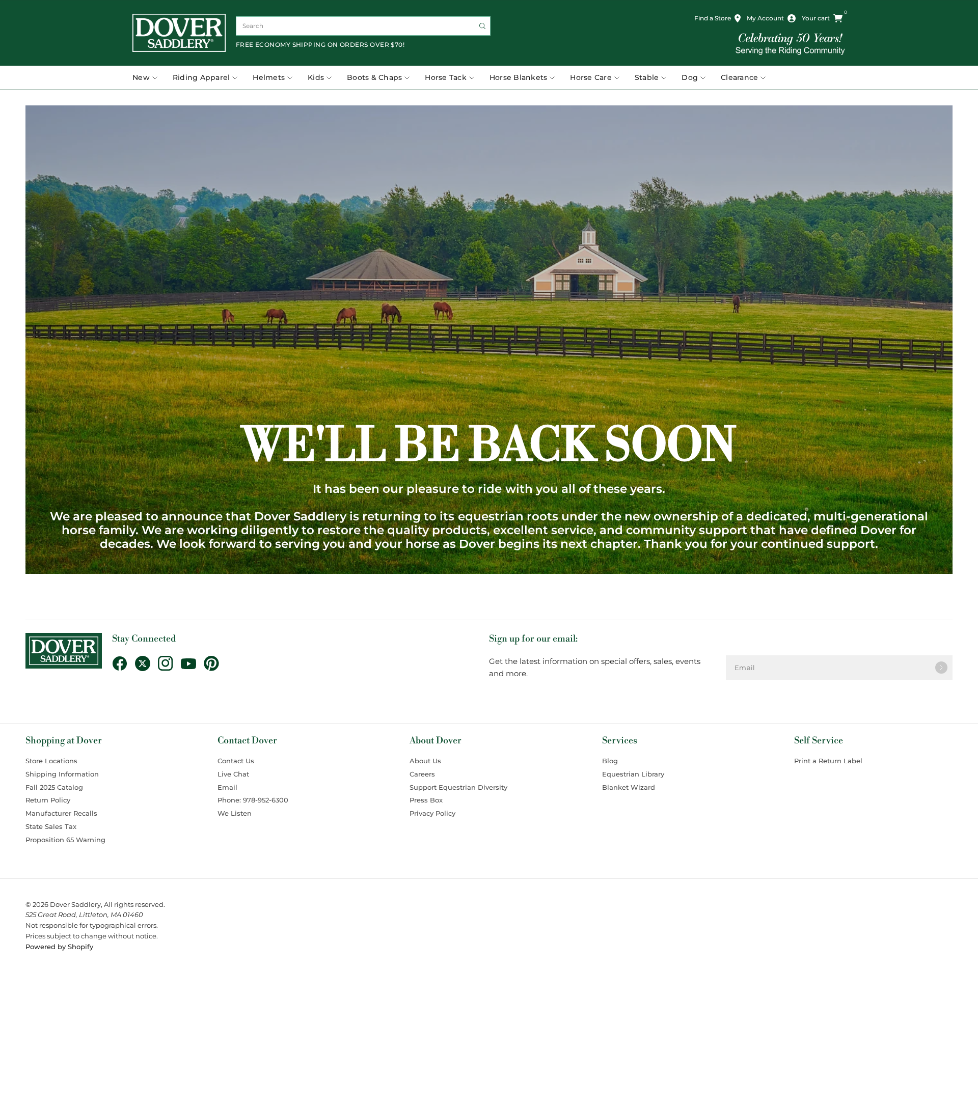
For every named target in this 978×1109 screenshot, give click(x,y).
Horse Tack (446, 77)
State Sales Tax (50, 826)
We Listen (235, 813)
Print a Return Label (828, 761)
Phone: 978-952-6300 (253, 800)
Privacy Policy (432, 813)
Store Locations (51, 761)
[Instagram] (169, 663)
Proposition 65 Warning (65, 840)
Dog (690, 77)
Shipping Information (62, 774)
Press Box (426, 800)
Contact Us (236, 761)
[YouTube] (192, 664)
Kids (316, 77)
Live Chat (233, 774)
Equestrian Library (633, 774)
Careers (422, 774)
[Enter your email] (941, 667)
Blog (610, 761)
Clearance (739, 77)
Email (227, 787)
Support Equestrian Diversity (458, 787)
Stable (647, 77)
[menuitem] (148, 78)
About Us (425, 761)
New (141, 77)
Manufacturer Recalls (61, 813)
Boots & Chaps (374, 77)
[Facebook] (123, 663)
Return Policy (47, 800)
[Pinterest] (215, 663)
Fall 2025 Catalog (54, 787)
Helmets (269, 77)
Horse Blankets (519, 77)
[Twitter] (146, 663)
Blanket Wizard (628, 787)
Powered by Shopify (59, 946)
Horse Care (591, 77)
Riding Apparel (201, 77)
